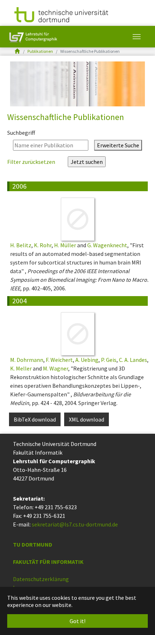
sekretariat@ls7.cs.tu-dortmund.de (75, 524)
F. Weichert (59, 359)
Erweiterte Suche (118, 145)
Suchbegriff (21, 132)
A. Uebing (86, 359)
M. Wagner (55, 368)
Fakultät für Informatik (48, 561)
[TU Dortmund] (61, 14)
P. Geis (108, 359)
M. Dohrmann (26, 359)
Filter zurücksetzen (31, 161)
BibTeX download (35, 419)
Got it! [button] (77, 621)
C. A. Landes (133, 359)
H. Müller (65, 245)
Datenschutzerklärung (41, 579)
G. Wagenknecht (107, 245)
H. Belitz (20, 245)
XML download (86, 419)
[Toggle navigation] (137, 37)
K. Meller (21, 368)
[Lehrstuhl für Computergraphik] (32, 36)
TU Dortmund (32, 544)
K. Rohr (43, 245)
